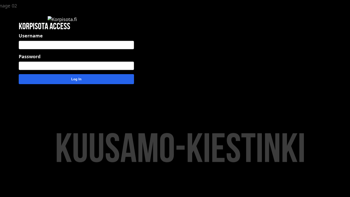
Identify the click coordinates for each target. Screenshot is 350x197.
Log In (76, 79)
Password (29, 56)
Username (31, 36)
